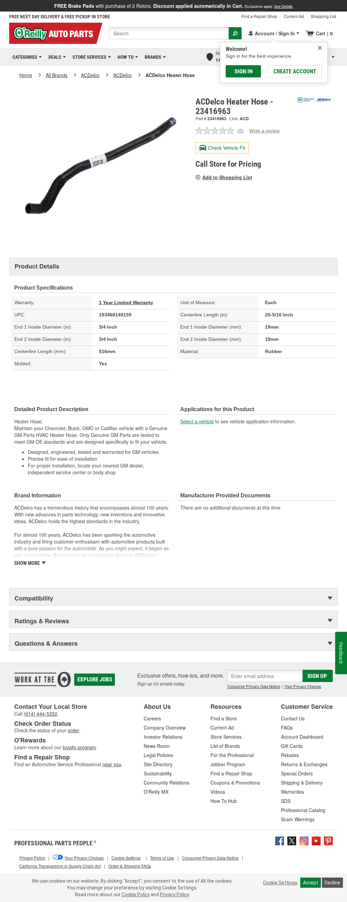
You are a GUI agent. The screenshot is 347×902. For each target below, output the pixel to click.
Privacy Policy (174, 894)
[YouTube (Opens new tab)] (316, 839)
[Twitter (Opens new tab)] (291, 839)
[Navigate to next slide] (345, 5)
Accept (310, 882)
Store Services (88, 57)
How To (124, 57)
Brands (152, 57)
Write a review (264, 130)
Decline (332, 882)
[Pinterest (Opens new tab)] (328, 839)
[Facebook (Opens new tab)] (279, 839)
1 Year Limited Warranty (126, 302)
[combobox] (169, 33)
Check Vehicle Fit (226, 147)
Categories (24, 57)
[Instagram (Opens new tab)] (304, 839)
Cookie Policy (136, 894)
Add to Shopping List (227, 177)
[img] (320, 48)
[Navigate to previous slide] (2, 5)
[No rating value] (217, 130)
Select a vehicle (197, 421)
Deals (53, 57)
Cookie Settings (280, 882)
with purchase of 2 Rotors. (173, 5)
